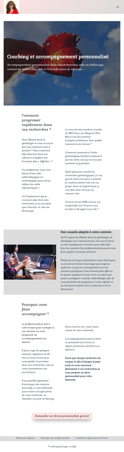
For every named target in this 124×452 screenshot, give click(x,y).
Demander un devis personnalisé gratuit (62, 416)
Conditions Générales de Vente (92, 438)
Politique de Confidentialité (55, 438)
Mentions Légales (25, 438)
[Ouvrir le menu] (117, 7)
